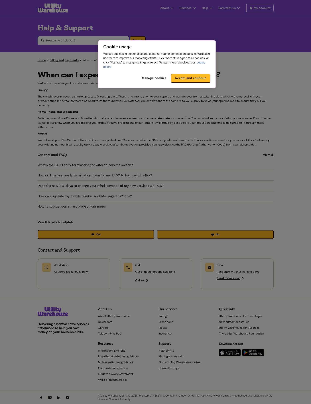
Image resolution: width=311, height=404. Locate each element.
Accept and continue (190, 78)
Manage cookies (154, 78)
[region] (157, 64)
